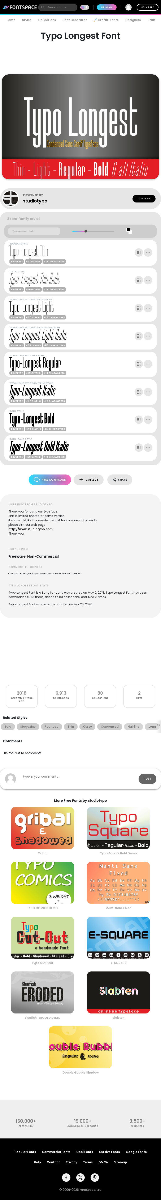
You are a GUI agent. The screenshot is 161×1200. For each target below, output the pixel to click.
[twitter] (80, 1177)
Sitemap (120, 1162)
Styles (26, 20)
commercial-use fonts (82, 1126)
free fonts (26, 1126)
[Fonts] (20, 7)
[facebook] (66, 1177)
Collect (92, 479)
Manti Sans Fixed (118, 908)
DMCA (103, 1162)
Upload (106, 7)
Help (37, 1162)
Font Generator (75, 20)
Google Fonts (136, 1152)
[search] (57, 7)
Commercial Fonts (56, 1152)
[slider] (85, 231)
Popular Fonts (25, 1152)
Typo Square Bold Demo (118, 853)
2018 (21, 693)
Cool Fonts (84, 1152)
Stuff (151, 20)
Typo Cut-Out (42, 963)
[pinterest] (95, 1177)
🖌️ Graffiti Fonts (106, 20)
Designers (133, 20)
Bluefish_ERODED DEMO (42, 1018)
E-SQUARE (118, 963)
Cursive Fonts (109, 1152)
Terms (88, 1162)
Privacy (71, 1162)
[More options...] (148, 252)
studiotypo (35, 201)
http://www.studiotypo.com (30, 529)
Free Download (54, 479)
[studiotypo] (12, 198)
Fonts (10, 20)
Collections (47, 20)
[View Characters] (139, 252)
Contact (144, 198)
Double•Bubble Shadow (80, 1072)
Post (147, 779)
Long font (49, 592)
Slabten (118, 1018)
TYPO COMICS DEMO (42, 908)
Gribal (42, 853)
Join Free (147, 7)
